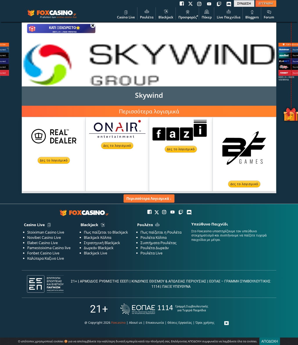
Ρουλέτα (146, 17)
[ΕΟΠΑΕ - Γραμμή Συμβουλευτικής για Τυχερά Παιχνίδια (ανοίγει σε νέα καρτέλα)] (164, 309)
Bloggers (252, 17)
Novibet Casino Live (44, 237)
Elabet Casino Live (42, 242)
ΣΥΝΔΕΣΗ (244, 3)
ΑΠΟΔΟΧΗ (269, 341)
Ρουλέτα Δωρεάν (154, 247)
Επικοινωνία (155, 322)
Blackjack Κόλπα (97, 237)
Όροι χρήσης (205, 322)
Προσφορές (187, 17)
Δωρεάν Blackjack (98, 247)
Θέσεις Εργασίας (179, 322)
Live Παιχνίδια (228, 17)
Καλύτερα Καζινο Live (45, 258)
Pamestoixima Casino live (49, 247)
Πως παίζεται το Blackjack (106, 232)
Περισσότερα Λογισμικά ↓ (149, 198)
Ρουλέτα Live (151, 253)
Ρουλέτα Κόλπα (153, 237)
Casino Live (126, 17)
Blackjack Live (95, 253)
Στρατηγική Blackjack (102, 242)
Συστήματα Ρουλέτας (158, 242)
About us (135, 322)
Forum (269, 17)
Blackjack (165, 17)
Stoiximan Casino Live (45, 232)
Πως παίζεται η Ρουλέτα (160, 232)
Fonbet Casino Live (43, 253)
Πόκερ (207, 17)
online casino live (67, 17)
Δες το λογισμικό (54, 160)
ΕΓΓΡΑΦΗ (266, 3)
